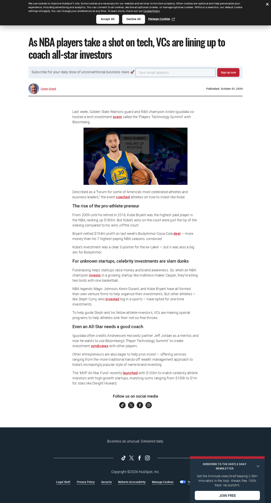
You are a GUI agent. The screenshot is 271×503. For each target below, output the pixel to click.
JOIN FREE (227, 495)
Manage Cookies (159, 19)
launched (130, 372)
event (117, 116)
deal (177, 233)
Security (106, 482)
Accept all (107, 19)
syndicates (100, 345)
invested (112, 299)
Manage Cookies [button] (162, 482)
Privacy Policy (86, 482)
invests (95, 275)
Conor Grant (48, 89)
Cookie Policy (151, 11)
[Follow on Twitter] (131, 405)
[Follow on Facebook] (140, 405)
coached (123, 197)
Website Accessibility (132, 482)
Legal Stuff (63, 482)
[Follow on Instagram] (148, 405)
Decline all (134, 19)
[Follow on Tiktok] (122, 405)
